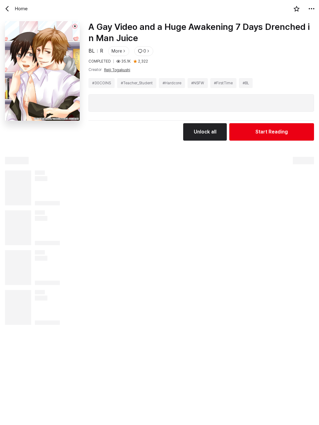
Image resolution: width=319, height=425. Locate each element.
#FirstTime (223, 83)
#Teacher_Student (137, 83)
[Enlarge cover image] (42, 81)
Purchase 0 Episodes (192, 414)
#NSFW (197, 83)
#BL (246, 83)
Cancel (35, 414)
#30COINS (101, 83)
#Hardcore (172, 83)
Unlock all (205, 132)
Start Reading (271, 132)
